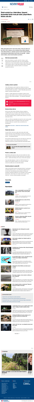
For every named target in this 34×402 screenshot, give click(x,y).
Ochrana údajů (17, 397)
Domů (2, 9)
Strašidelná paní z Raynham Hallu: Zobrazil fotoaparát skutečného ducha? (14, 298)
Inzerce (28, 397)
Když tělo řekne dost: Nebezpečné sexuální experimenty (11, 296)
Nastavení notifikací (24, 397)
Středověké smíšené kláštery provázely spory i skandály (11, 301)
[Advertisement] (18, 75)
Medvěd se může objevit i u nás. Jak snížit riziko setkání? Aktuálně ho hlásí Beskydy (14, 372)
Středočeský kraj (4, 392)
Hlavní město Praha (5, 383)
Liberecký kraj (4, 387)
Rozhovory (14, 386)
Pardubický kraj (4, 390)
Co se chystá (15, 383)
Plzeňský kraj (4, 391)
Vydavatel (5, 397)
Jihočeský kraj (4, 384)
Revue (8, 9)
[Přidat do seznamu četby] (32, 19)
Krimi (14, 383)
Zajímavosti (7, 182)
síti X (14, 103)
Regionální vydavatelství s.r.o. (28, 400)
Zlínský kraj (3, 393)
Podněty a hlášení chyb (11, 397)
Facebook (24, 0)
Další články (16, 333)
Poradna (5, 351)
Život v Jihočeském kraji (21, 101)
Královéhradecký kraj (5, 386)
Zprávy (14, 388)
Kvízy (14, 384)
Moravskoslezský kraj (5, 388)
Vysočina (5, 7)
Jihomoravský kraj (4, 385)
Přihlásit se (31, 0)
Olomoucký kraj (4, 389)
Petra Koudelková (5, 19)
